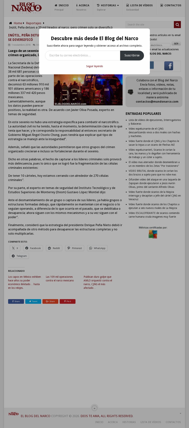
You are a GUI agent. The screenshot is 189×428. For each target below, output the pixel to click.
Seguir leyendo (94, 66)
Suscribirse (132, 55)
